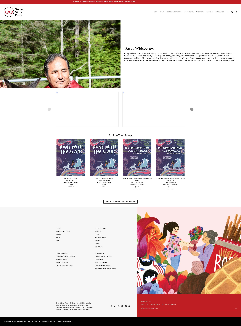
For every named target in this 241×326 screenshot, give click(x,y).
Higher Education (62, 262)
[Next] (191, 109)
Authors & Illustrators (63, 231)
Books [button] (58, 228)
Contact (98, 234)
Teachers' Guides (61, 259)
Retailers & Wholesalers (102, 265)
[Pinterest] (118, 306)
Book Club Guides (101, 262)
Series (58, 237)
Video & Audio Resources (64, 265)
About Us (98, 231)
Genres (58, 234)
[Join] (234, 308)
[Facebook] (111, 306)
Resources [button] (99, 253)
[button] (161, 12)
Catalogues (99, 259)
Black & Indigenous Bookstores (105, 268)
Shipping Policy (48, 321)
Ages (57, 240)
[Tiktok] (115, 306)
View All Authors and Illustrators (120, 201)
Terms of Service (64, 321)
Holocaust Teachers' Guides (65, 256)
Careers (97, 243)
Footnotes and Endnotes (103, 256)
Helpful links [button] (100, 228)
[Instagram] (122, 306)
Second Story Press (13, 321)
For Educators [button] (62, 253)
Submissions (99, 247)
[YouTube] (129, 306)
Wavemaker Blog (100, 237)
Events (97, 240)
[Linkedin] (126, 306)
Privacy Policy (34, 321)
